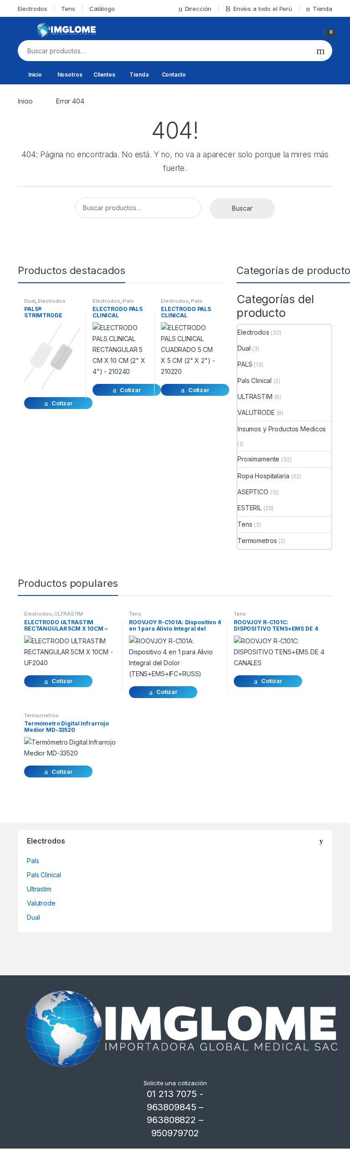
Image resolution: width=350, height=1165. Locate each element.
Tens (68, 8)
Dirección (198, 8)
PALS (244, 364)
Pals (33, 861)
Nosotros (69, 74)
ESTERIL (249, 508)
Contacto (174, 74)
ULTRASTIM (255, 396)
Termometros (257, 540)
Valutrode (41, 903)
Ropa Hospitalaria (263, 476)
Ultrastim (39, 889)
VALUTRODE (256, 412)
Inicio (35, 74)
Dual (29, 301)
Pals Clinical (254, 380)
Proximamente (258, 459)
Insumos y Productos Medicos (281, 429)
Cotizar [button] (61, 403)
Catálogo (102, 8)
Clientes (104, 74)
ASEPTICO (252, 492)
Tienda (322, 8)
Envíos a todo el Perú (262, 8)
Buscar (320, 50)
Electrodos (32, 8)
